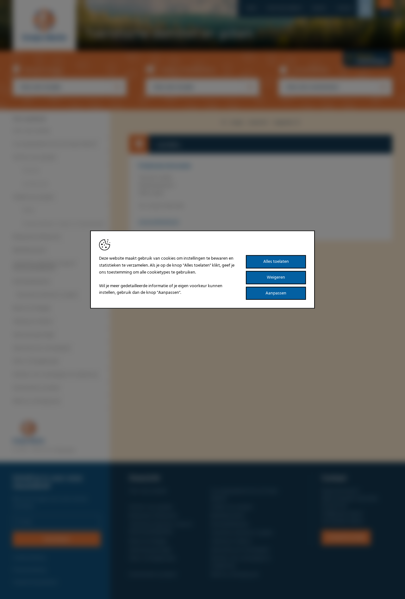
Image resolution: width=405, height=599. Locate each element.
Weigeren (276, 277)
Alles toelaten (276, 261)
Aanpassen (275, 293)
